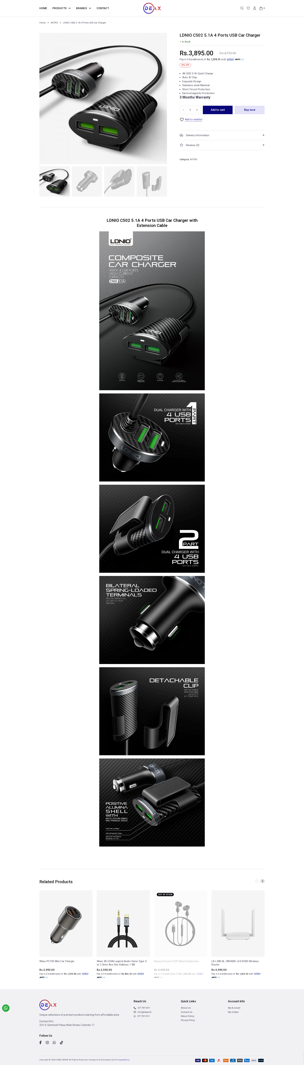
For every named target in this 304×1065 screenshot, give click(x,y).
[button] (222, 135)
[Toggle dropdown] (69, 8)
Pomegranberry (121, 1060)
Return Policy (187, 1016)
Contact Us (186, 1012)
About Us (186, 1008)
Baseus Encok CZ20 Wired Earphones (176, 961)
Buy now (249, 110)
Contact (103, 8)
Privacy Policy (188, 1020)
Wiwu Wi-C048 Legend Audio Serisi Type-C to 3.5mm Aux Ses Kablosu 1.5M (122, 963)
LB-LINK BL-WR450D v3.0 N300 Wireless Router (235, 963)
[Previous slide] (257, 881)
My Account (234, 1008)
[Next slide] (262, 881)
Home (43, 8)
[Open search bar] (242, 8)
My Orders (233, 1012)
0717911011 (144, 1008)
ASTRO (54, 22)
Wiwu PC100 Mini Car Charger (56, 961)
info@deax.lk (144, 1012)
